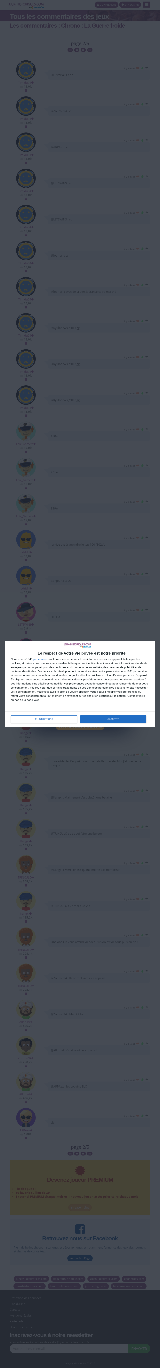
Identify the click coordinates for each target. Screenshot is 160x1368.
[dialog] (80, 683)
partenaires (40, 659)
